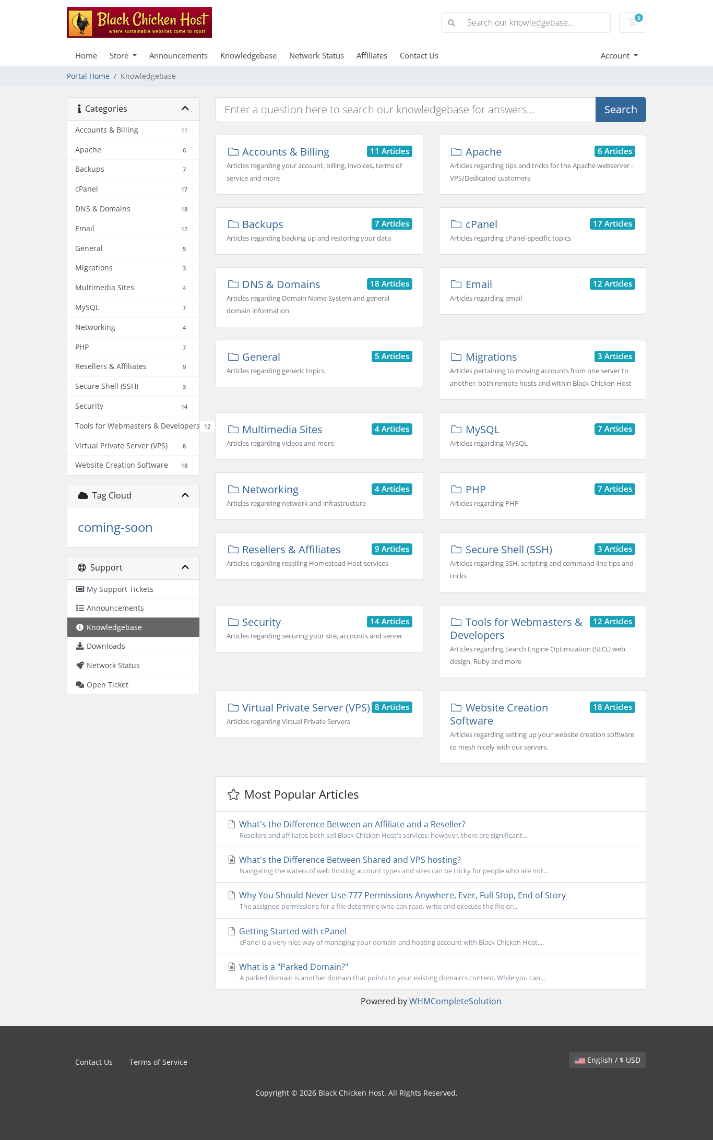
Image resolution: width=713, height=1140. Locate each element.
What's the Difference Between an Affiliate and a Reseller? (382, 829)
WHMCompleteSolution (455, 1001)
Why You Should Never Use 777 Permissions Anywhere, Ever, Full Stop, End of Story (401, 900)
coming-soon (115, 527)
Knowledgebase (248, 55)
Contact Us (419, 55)
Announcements (178, 55)
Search (620, 109)
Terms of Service (158, 1062)
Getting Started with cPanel (390, 936)
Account (616, 55)
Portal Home (88, 76)
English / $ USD (612, 1060)
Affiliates (371, 55)
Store (120, 55)
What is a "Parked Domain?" (391, 971)
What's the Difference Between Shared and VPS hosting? (392, 864)
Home (86, 55)
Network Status (316, 55)
